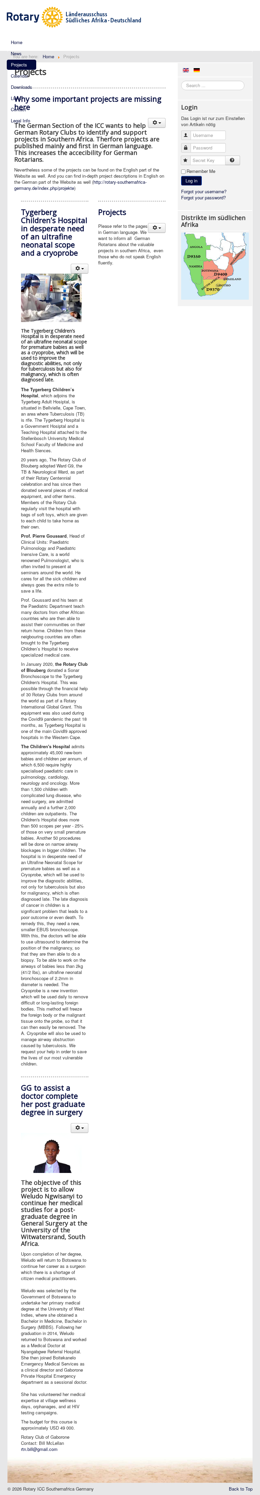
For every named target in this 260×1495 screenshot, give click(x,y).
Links (16, 98)
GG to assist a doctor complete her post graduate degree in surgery (53, 1099)
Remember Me (201, 171)
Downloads (21, 87)
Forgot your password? (203, 197)
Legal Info (20, 120)
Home (16, 42)
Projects (19, 64)
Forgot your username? (203, 191)
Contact (18, 109)
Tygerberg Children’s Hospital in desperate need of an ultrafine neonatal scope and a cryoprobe (54, 232)
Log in (191, 180)
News (16, 53)
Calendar (19, 76)
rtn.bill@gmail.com (39, 1449)
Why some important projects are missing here (87, 103)
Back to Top (241, 1489)
